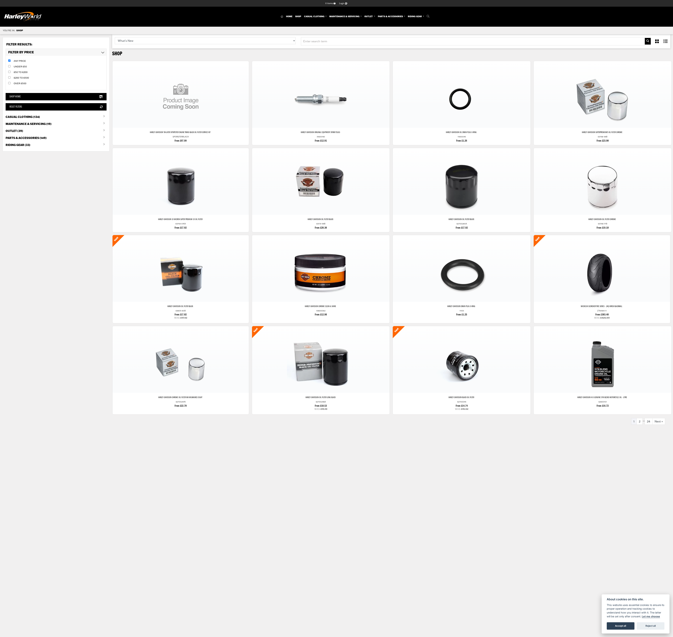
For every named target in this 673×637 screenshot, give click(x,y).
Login (342, 3)
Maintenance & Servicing (344, 16)
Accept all (620, 625)
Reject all (650, 625)
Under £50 (20, 66)
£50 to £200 (21, 72)
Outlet (368, 16)
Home (289, 16)
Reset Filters (15, 106)
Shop (298, 16)
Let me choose (651, 616)
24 (648, 421)
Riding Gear (415, 16)
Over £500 (20, 83)
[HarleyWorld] (22, 16)
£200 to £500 (21, 77)
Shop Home (15, 96)
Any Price (20, 60)
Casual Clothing (314, 16)
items (329, 3)
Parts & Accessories (390, 16)
